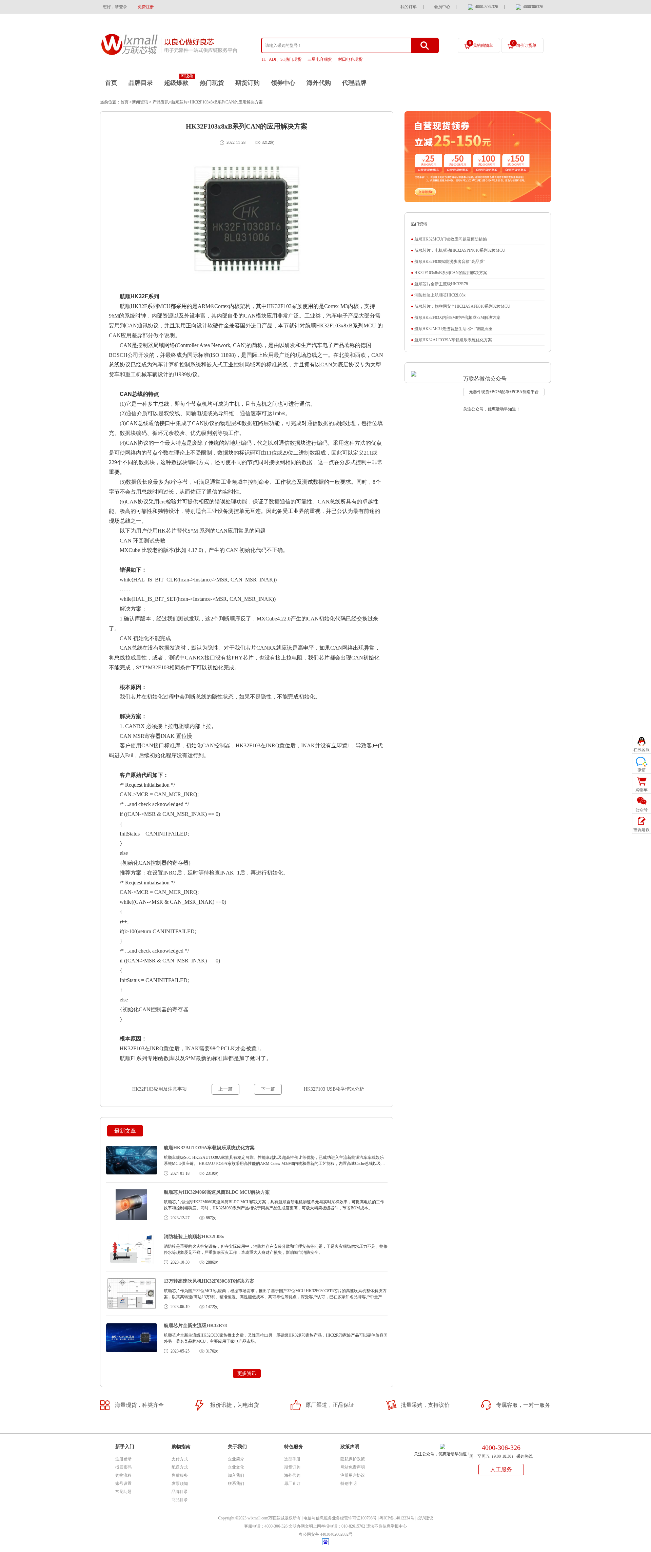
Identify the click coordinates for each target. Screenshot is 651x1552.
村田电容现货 (350, 59)
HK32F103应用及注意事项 (159, 1089)
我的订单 (408, 6)
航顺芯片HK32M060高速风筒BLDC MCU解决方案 (217, 1192)
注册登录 (123, 1459)
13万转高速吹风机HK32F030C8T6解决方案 (209, 1281)
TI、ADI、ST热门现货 (281, 59)
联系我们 (236, 1483)
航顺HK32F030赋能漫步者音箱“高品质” (448, 261)
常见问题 (123, 1491)
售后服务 (180, 1475)
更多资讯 (246, 1373)
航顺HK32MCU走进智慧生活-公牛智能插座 (451, 328)
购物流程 (123, 1475)
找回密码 (123, 1467)
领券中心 (283, 82)
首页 (111, 82)
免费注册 (146, 6)
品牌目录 (141, 82)
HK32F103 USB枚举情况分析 (334, 1089)
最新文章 (125, 1131)
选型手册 (292, 1459)
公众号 (641, 809)
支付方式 (180, 1459)
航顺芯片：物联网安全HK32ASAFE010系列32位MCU (460, 306)
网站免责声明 (352, 1467)
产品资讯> (161, 102)
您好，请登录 (115, 6)
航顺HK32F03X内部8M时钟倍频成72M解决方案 (455, 317)
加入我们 (236, 1475)
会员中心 (442, 6)
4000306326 (533, 6)
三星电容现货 (320, 59)
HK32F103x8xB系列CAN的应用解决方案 (226, 102)
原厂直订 (292, 1483)
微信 (641, 769)
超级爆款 (176, 82)
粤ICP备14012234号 (396, 1518)
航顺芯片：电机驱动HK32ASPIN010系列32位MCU (458, 250)
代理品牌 (354, 82)
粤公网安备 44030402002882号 (326, 1534)
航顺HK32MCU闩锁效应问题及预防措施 (449, 239)
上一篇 (225, 1089)
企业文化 (236, 1467)
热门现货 (212, 82)
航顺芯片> (180, 102)
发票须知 (180, 1483)
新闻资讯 (140, 102)
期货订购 (247, 82)
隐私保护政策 (352, 1459)
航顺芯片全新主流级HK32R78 (195, 1325)
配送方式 (180, 1467)
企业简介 (236, 1459)
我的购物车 (481, 44)
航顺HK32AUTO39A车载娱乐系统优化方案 (209, 1147)
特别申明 (348, 1483)
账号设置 (123, 1483)
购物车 (641, 789)
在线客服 (641, 749)
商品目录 (180, 1499)
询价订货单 (524, 44)
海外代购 (319, 82)
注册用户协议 (352, 1475)
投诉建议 (425, 1518)
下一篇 (268, 1089)
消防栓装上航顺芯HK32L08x (194, 1236)
